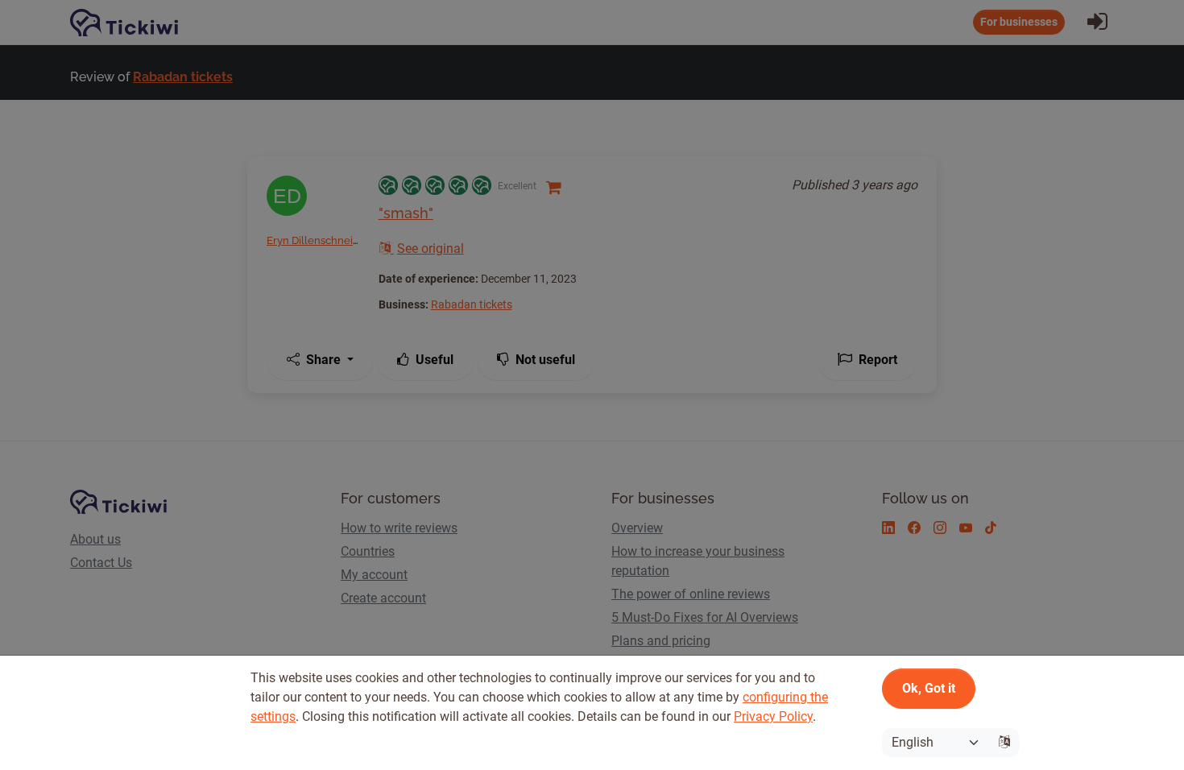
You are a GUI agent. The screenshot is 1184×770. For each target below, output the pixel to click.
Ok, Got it (928, 688)
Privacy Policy (773, 716)
